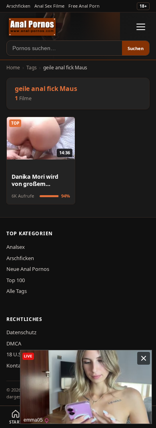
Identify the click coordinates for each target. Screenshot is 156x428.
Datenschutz (21, 332)
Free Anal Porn (84, 6)
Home (13, 67)
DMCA (13, 343)
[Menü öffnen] (141, 27)
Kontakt (16, 365)
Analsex (15, 246)
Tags (31, 67)
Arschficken (18, 6)
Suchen (136, 48)
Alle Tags (16, 291)
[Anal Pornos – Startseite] (32, 26)
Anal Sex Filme (49, 6)
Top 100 (15, 280)
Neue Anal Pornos (27, 269)
